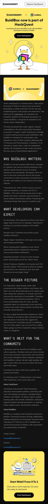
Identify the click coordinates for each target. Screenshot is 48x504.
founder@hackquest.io (12, 438)
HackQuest (19, 114)
